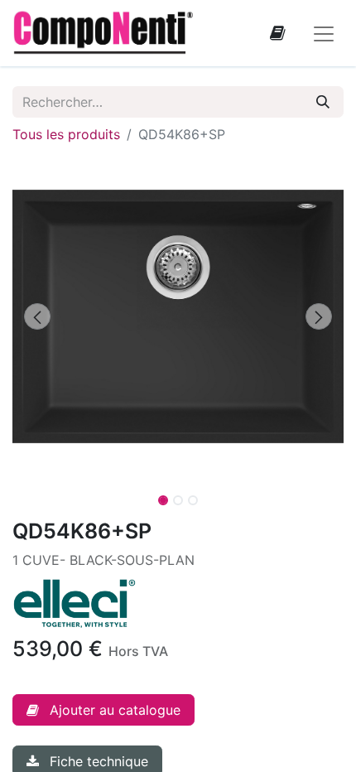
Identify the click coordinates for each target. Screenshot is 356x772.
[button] (37, 316)
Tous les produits (66, 134)
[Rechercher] (323, 102)
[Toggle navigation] (324, 33)
